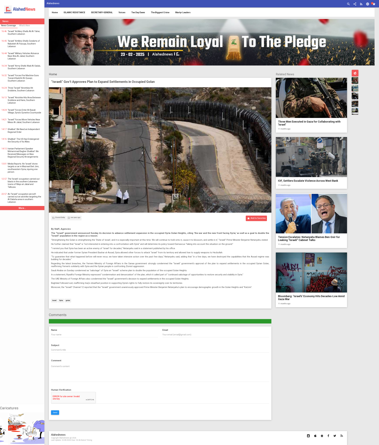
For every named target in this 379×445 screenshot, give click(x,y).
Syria (61, 300)
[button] (355, 4)
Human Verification (61, 390)
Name (54, 330)
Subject (55, 345)
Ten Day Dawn (138, 12)
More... (22, 208)
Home (53, 74)
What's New (24, 25)
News (5, 21)
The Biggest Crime (160, 12)
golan (68, 300)
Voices (122, 12)
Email (165, 330)
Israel (54, 300)
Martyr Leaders (183, 12)
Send (55, 412)
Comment (56, 360)
